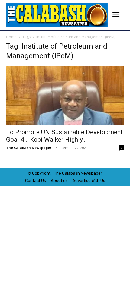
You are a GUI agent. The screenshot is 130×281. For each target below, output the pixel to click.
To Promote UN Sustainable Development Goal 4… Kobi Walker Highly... (64, 135)
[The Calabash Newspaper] (57, 15)
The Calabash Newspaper (28, 147)
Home (11, 36)
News (86, 173)
